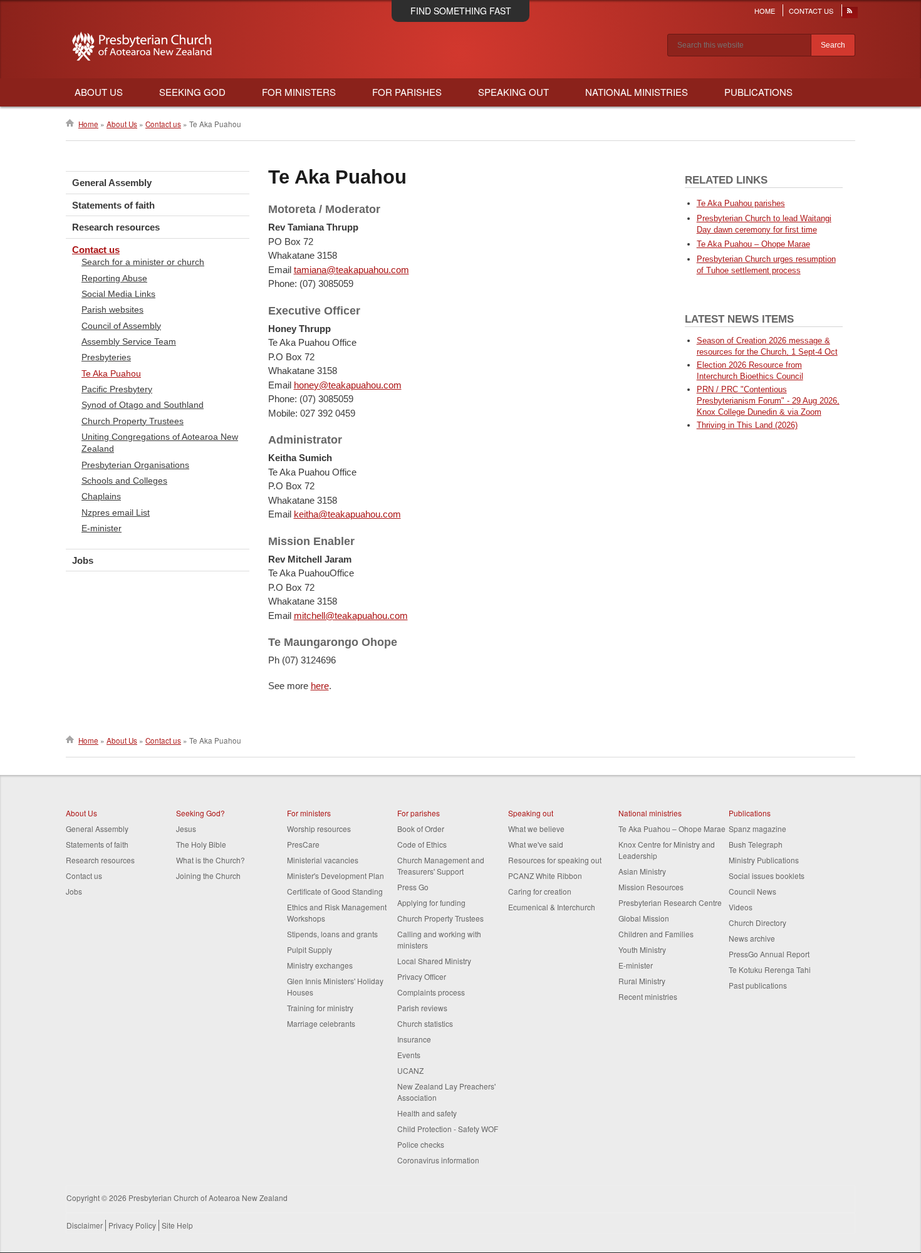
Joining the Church (208, 875)
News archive (752, 938)
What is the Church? (210, 860)
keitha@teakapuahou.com (347, 514)
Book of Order (420, 828)
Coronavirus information (438, 1160)
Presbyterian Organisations (135, 465)
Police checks (420, 1144)
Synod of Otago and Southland (142, 405)
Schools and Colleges (124, 481)
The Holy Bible (201, 844)
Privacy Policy (132, 1225)
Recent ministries (647, 996)
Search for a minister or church (142, 262)
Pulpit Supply (309, 949)
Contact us (163, 124)
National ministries (650, 813)
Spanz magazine (757, 828)
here (320, 685)
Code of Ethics (422, 844)
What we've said (535, 844)
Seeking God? (200, 813)
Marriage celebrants (321, 1023)
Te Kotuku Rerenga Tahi (770, 969)
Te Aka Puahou (111, 373)
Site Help (177, 1225)
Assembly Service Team (128, 341)
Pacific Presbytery (116, 389)
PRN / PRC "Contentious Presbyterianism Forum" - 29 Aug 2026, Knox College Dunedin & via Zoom (768, 401)
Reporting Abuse (114, 278)
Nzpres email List (115, 512)
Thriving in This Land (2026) (747, 425)
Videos (740, 907)
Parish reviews (422, 1007)
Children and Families (656, 933)
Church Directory (757, 922)
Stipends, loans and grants (332, 933)
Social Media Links (118, 294)
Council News (752, 891)
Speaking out (530, 813)
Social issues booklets (766, 875)
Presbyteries (106, 357)
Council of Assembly (121, 326)
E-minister (101, 528)
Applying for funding (431, 902)
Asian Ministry (642, 871)
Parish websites (112, 309)
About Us (99, 91)
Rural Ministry (641, 980)
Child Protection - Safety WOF (447, 1128)
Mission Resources (651, 886)
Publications (758, 91)
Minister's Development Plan (335, 875)
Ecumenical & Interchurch (551, 907)
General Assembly (112, 182)
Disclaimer (84, 1225)
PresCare (303, 844)
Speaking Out (513, 91)
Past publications (758, 985)
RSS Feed (850, 14)
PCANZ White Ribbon (545, 875)
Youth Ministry (642, 949)
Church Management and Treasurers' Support (440, 865)
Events (408, 1054)
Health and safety (427, 1113)
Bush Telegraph (756, 844)
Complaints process (431, 992)
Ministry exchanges (320, 965)
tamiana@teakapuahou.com (351, 269)
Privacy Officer (421, 976)
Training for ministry (320, 1007)
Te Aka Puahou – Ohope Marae (753, 244)
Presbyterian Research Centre (670, 902)
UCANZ (410, 1070)
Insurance (414, 1039)
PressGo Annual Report (769, 954)
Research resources (116, 227)
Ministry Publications (764, 860)
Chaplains (101, 496)
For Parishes (407, 91)
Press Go (413, 886)
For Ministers (299, 91)
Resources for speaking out (554, 860)
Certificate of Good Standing (335, 891)
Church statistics (425, 1023)
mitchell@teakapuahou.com (351, 615)
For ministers (309, 813)
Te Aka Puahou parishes (741, 203)
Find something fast (460, 10)
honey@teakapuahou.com (348, 385)
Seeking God (192, 91)
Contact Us (811, 11)
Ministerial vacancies (322, 860)
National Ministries (636, 91)
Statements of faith (113, 205)
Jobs (82, 560)
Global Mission (643, 918)
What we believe (536, 828)
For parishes (418, 813)
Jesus (186, 828)
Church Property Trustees (132, 421)
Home (764, 11)
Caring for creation (539, 891)
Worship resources (319, 828)
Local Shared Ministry (434, 960)
